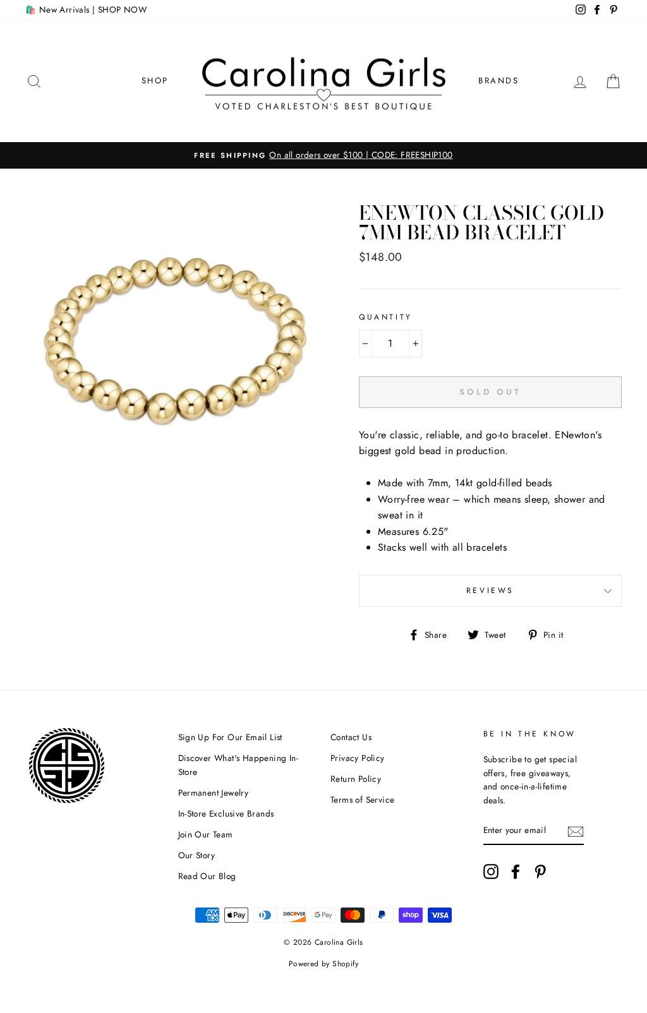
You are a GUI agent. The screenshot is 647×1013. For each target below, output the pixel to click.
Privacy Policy (357, 758)
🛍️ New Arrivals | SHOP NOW (86, 9)
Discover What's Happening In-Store (238, 765)
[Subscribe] (575, 831)
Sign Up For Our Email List (230, 737)
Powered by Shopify (323, 963)
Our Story (196, 855)
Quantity (386, 317)
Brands (498, 81)
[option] (323, 155)
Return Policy (355, 778)
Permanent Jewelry (213, 792)
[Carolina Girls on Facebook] (515, 871)
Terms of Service (362, 799)
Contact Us (351, 737)
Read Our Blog (207, 876)
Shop (155, 81)
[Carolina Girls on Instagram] (491, 871)
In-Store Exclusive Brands (226, 813)
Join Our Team (205, 834)
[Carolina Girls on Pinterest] (540, 871)
